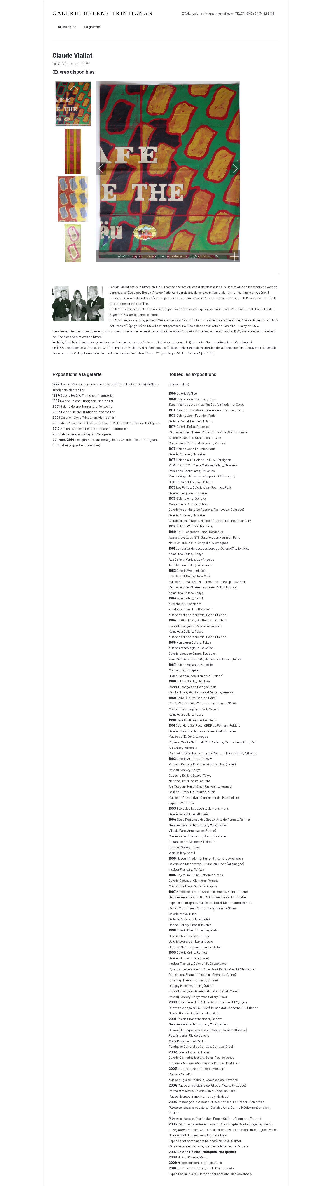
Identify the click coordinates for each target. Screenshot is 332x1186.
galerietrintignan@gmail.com (212, 13)
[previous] (74, 88)
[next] (74, 255)
